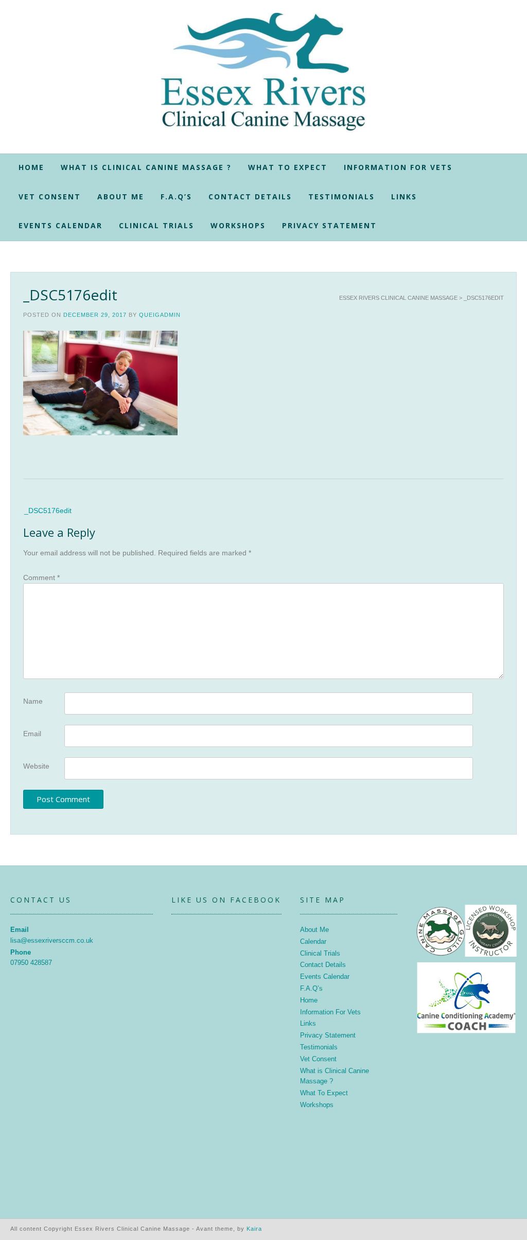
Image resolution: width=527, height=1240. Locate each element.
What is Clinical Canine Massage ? (146, 167)
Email (32, 733)
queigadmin (160, 315)
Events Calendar (60, 225)
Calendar (313, 941)
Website (36, 766)
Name (33, 701)
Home (31, 167)
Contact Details (250, 196)
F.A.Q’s (176, 196)
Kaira (254, 1229)
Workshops (238, 225)
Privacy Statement (329, 225)
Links (404, 196)
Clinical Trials (156, 225)
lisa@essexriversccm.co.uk (51, 940)
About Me (120, 196)
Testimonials (341, 196)
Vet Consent (50, 196)
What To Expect (287, 167)
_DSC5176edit (48, 510)
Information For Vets (398, 167)
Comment (41, 577)
